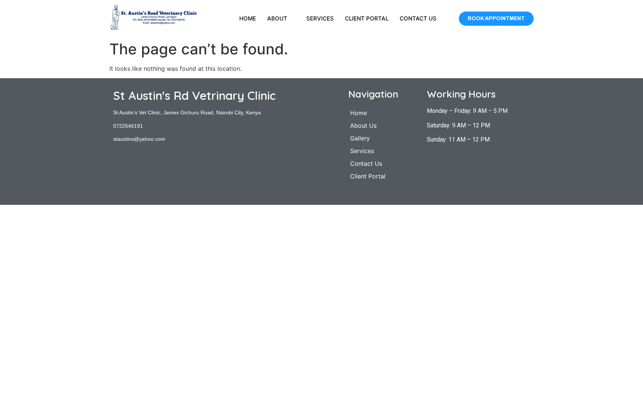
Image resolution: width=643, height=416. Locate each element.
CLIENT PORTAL (366, 18)
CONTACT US (418, 18)
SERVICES (320, 18)
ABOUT (277, 18)
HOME (247, 18)
